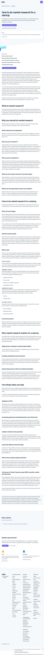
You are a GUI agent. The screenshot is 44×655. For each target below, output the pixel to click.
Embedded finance (26, 584)
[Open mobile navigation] (41, 2)
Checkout (14, 584)
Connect (14, 587)
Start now (5, 545)
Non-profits (25, 609)
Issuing (13, 598)
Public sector (25, 613)
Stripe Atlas (5, 388)
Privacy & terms (36, 585)
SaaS (24, 595)
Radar (13, 608)
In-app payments (26, 589)
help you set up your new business (25, 488)
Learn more (4, 36)
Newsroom (35, 604)
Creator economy (26, 598)
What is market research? (7, 56)
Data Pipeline (15, 590)
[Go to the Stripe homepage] (3, 574)
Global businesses (26, 587)
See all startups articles (7, 520)
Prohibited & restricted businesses (35, 589)
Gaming (24, 600)
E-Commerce (25, 582)
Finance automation (27, 586)
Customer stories (36, 577)
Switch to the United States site (21, 652)
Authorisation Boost (16, 579)
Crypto (13, 589)
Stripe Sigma (14, 611)
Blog (34, 579)
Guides (34, 576)
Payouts (14, 607)
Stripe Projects (26, 639)
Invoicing (14, 597)
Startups (13, 6)
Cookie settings (36, 595)
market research (13, 86)
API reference (25, 632)
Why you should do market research (9, 58)
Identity (13, 595)
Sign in (34, 618)
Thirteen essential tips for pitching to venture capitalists (15, 523)
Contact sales (12, 545)
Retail (24, 614)
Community (35, 581)
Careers (35, 602)
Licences (35, 591)
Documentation (26, 631)
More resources (6, 6)
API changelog (26, 636)
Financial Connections (16, 594)
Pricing (13, 576)
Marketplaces (25, 590)
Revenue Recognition (16, 610)
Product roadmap (36, 601)
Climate (13, 586)
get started (9, 490)
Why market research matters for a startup (11, 62)
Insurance (25, 605)
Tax (13, 613)
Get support (35, 612)
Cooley (29, 462)
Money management (27, 592)
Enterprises (25, 576)
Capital (13, 582)
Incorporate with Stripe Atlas (9, 25)
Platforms (25, 594)
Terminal (14, 615)
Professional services (27, 611)
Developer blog (26, 641)
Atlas (13, 577)
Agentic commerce (27, 579)
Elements (14, 592)
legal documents (16, 460)
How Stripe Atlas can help (7, 64)
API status (25, 634)
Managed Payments (16, 602)
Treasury (14, 616)
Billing (13, 581)
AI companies (25, 597)
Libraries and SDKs (26, 637)
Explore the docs (26, 559)
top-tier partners (17, 477)
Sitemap (35, 593)
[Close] (41, 649)
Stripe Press (35, 606)
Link (13, 600)
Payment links (15, 603)
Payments (14, 605)
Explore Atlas (5, 560)
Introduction (4, 53)
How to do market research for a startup (10, 60)
